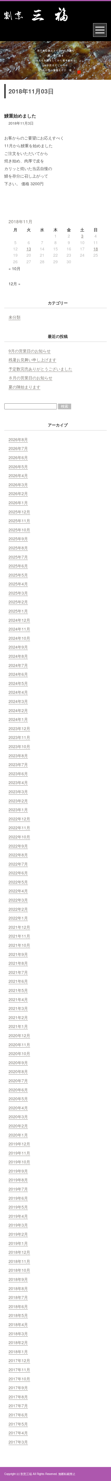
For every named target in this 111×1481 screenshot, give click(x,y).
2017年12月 (19, 1360)
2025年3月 (18, 593)
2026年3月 (18, 484)
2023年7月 (18, 764)
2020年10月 (19, 1053)
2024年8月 (18, 656)
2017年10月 (19, 1379)
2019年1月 (18, 1243)
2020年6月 (18, 1090)
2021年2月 (18, 1017)
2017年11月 (19, 1369)
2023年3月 (18, 791)
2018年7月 (18, 1297)
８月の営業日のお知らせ (30, 377)
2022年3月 (18, 900)
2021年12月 (19, 927)
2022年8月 (18, 855)
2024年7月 (18, 665)
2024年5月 (18, 683)
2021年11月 (19, 936)
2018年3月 (18, 1333)
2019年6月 (18, 1198)
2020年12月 (19, 1035)
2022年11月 (19, 827)
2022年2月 (18, 909)
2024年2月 (18, 710)
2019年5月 (18, 1207)
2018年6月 (18, 1306)
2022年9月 (18, 846)
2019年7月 (18, 1189)
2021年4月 (18, 999)
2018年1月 (18, 1351)
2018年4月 (18, 1324)
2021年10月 (19, 945)
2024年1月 (18, 719)
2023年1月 (18, 809)
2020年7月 (18, 1080)
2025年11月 (19, 520)
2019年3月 (18, 1225)
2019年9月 (18, 1171)
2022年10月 (19, 837)
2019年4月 (18, 1216)
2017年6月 (18, 1415)
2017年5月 (18, 1424)
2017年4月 (18, 1433)
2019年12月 (19, 1144)
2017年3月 (18, 1442)
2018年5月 (18, 1315)
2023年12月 (19, 728)
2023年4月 (18, 782)
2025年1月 (18, 611)
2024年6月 (18, 674)
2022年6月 (18, 873)
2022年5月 (18, 882)
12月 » (14, 283)
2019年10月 (19, 1162)
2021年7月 (18, 972)
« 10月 (14, 268)
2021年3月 (18, 1008)
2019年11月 (19, 1153)
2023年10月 (19, 746)
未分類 (14, 317)
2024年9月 (18, 647)
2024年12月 (19, 620)
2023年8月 (18, 755)
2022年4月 (18, 891)
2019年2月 (18, 1234)
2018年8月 (18, 1288)
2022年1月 (18, 918)
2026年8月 (18, 439)
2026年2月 (18, 493)
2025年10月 (19, 530)
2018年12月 (19, 1252)
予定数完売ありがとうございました (40, 369)
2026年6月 (18, 457)
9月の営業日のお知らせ (30, 351)
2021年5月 (18, 990)
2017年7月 (18, 1405)
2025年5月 (18, 575)
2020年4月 (18, 1108)
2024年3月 (18, 701)
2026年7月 (18, 448)
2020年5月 (18, 1098)
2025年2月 (18, 602)
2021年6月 (18, 981)
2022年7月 (18, 864)
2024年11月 (19, 629)
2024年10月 (19, 638)
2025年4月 (18, 584)
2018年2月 (18, 1342)
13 (28, 249)
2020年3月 (18, 1116)
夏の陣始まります (24, 387)
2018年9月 (18, 1279)
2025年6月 (18, 566)
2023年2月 (18, 801)
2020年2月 (18, 1126)
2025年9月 (18, 538)
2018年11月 (19, 1261)
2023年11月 (19, 737)
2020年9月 (18, 1062)
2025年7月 (18, 557)
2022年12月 (19, 819)
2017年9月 (18, 1387)
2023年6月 (18, 773)
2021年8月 (18, 963)
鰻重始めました (20, 115)
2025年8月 (18, 548)
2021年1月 (18, 1026)
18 (95, 249)
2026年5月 (18, 466)
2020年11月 (19, 1044)
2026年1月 (18, 502)
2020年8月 (18, 1071)
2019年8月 (18, 1180)
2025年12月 (19, 512)
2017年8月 (18, 1397)
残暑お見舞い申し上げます (32, 359)
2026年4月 (18, 475)
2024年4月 (18, 692)
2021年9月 (18, 954)
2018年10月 (19, 1270)
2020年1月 (18, 1135)
